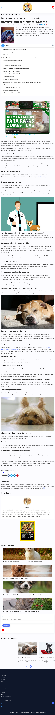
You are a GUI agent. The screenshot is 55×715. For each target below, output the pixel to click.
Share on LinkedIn (44, 24)
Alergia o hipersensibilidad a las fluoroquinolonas (15, 74)
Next (31, 666)
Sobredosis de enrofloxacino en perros (13, 65)
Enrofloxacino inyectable (10, 63)
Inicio (2, 681)
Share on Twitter (42, 24)
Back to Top (53, 703)
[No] (11, 472)
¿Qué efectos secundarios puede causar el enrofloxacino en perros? (22, 82)
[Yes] (4, 472)
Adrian (4, 24)
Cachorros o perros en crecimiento (12, 71)
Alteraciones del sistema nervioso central (13, 87)
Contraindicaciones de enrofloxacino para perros (16, 68)
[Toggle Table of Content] (53, 45)
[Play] (40, 104)
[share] (47, 110)
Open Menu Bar (1, 7)
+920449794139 (7, 700)
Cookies (3, 679)
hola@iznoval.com (7, 704)
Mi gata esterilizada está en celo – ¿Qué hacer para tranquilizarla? (22, 561)
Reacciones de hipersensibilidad (11, 90)
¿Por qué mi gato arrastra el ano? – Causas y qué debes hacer (21, 611)
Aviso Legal (4, 675)
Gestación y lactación (9, 76)
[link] (7, 111)
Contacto (3, 677)
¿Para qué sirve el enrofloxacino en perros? (14, 49)
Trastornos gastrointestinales (11, 84)
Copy (44, 488)
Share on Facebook (40, 24)
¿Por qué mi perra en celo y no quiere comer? (16, 578)
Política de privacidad (6, 683)
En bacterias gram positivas (10, 54)
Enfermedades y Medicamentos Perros (11, 14)
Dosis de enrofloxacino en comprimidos (13, 60)
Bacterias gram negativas (10, 52)
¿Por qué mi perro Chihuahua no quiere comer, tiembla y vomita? (22, 595)
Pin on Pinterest (46, 24)
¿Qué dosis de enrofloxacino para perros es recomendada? (19, 57)
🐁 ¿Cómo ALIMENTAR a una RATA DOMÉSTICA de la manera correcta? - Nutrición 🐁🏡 (27, 111)
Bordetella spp (42, 177)
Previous (26, 666)
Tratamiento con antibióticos (11, 79)
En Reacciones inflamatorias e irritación (13, 92)
